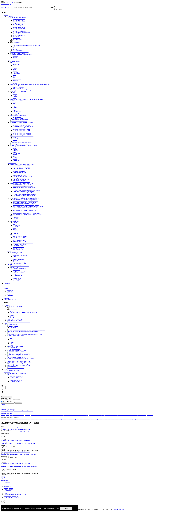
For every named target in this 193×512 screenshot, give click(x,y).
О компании (7, 283)
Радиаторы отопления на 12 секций (140, 419)
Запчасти (9, 251)
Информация (4, 478)
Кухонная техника (11, 163)
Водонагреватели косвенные (36, 415)
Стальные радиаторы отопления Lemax (50, 419)
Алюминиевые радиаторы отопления (10, 419)
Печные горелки (136, 415)
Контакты (6, 284)
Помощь (3, 477)
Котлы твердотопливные (146, 415)
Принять (66, 508)
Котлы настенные (72, 415)
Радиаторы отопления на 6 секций (104, 419)
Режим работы (4, 480)
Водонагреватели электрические (59, 415)
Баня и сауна (10, 16)
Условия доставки (8, 488)
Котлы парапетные (127, 415)
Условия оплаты (8, 486)
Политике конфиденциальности (51, 508)
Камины (3, 415)
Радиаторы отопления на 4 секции (87, 419)
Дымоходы (7, 415)
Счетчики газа (47, 415)
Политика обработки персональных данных (15, 494)
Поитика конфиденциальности (12, 497)
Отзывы (6, 493)
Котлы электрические (116, 415)
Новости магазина (7, 401)
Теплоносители (96, 415)
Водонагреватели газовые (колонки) (19, 415)
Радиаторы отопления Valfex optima (69, 419)
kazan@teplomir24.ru (119, 509)
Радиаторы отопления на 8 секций (122, 419)
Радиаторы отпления (105, 415)
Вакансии (6, 484)
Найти (5, 302)
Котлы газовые (81, 415)
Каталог (6, 15)
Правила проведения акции (11, 496)
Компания (3, 476)
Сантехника (10, 264)
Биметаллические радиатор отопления (30, 419)
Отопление (9, 60)
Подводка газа (88, 415)
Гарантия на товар (8, 489)
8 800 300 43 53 (9, 2)
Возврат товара (7, 490)
